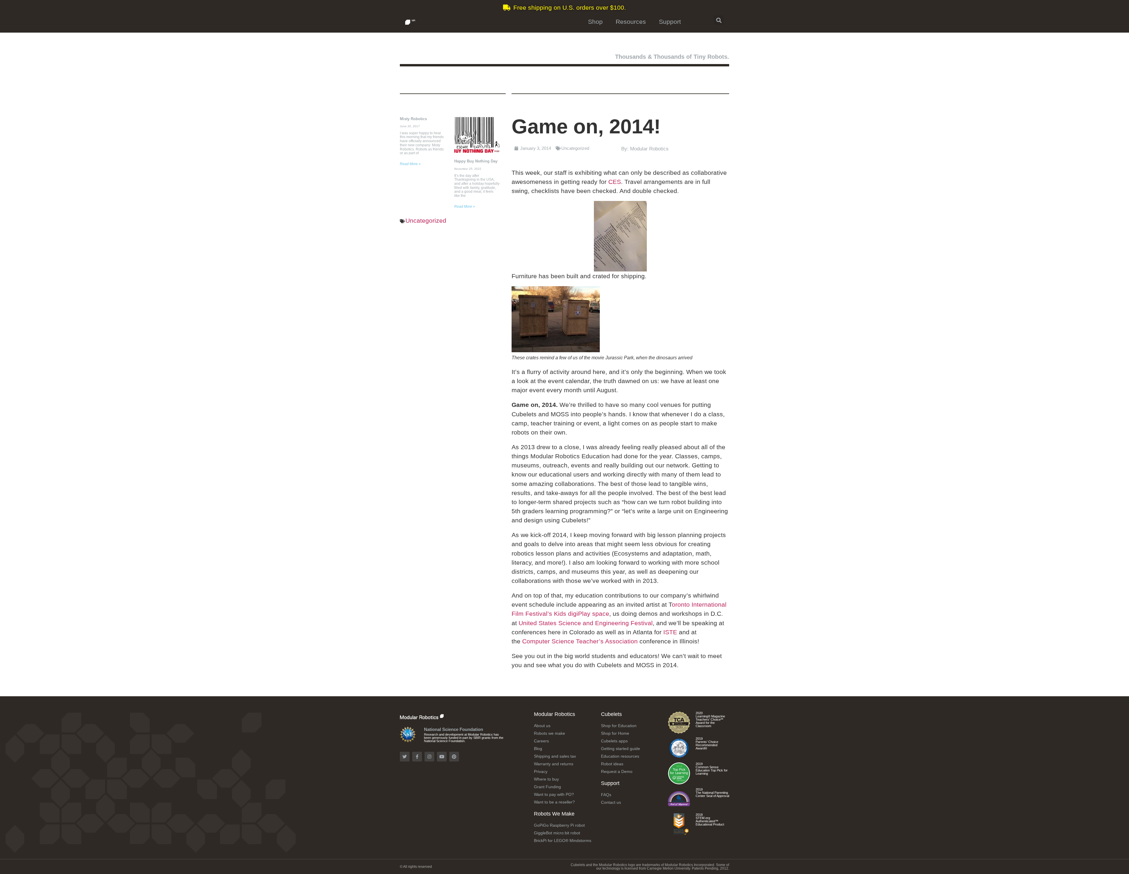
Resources (631, 21)
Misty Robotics (413, 119)
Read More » (410, 164)
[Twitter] (405, 756)
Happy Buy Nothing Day (475, 161)
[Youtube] (442, 756)
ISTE (670, 632)
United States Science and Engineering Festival (586, 623)
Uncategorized (425, 220)
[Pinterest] (454, 756)
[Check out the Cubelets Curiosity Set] (679, 731)
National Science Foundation (453, 729)
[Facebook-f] (417, 756)
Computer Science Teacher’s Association (580, 641)
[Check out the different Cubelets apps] (679, 782)
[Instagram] (429, 756)
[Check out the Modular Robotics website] (434, 716)
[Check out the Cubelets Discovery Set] (679, 757)
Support (670, 21)
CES (614, 181)
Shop (595, 21)
